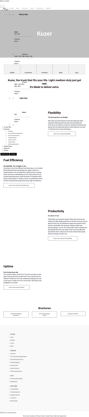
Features (17, 61)
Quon (11, 337)
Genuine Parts (14, 365)
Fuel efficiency (39, 8)
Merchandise (14, 401)
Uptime (32, 8)
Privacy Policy (40, 416)
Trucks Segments (15, 392)
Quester (12, 340)
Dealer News (13, 381)
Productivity (25, 8)
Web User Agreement (60, 416)
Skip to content (4, 1)
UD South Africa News (16, 378)
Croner (12, 343)
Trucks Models (14, 389)
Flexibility (48, 8)
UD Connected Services (16, 359)
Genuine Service (14, 368)
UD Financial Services (16, 371)
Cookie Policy (49, 416)
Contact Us (13, 398)
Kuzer (12, 346)
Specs (17, 8)
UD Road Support (15, 362)
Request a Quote (15, 395)
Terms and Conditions (29, 416)
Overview (11, 8)
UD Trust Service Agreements (18, 356)
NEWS (12, 375)
